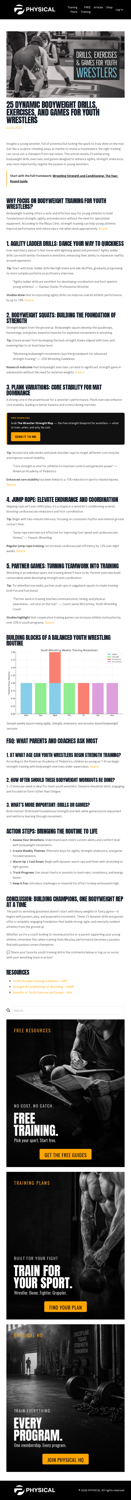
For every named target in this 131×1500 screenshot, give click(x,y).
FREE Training (86, 9)
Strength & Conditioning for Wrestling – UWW (43, 986)
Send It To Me (25, 436)
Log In (119, 9)
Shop (109, 7)
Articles (98, 7)
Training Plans (72, 9)
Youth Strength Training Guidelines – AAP (40, 980)
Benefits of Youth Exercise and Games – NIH (42, 992)
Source (103, 228)
